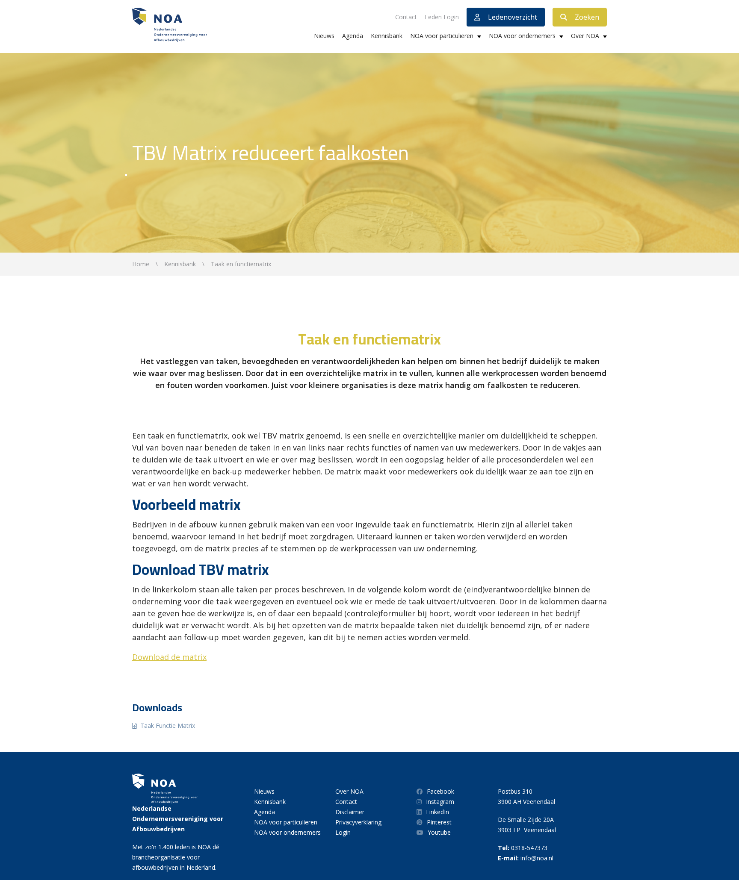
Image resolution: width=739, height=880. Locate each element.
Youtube (439, 832)
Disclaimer (349, 812)
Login (343, 832)
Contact (406, 17)
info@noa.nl (536, 858)
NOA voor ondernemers (522, 36)
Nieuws (324, 36)
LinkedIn (437, 812)
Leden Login (442, 17)
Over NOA (585, 36)
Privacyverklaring (358, 822)
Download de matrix (169, 657)
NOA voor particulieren (441, 36)
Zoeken (587, 17)
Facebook (440, 791)
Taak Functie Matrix (167, 725)
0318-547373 (529, 848)
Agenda (352, 36)
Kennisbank (386, 36)
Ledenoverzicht (512, 17)
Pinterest (439, 822)
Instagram (440, 802)
